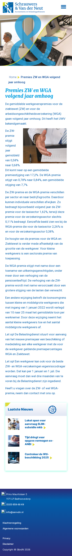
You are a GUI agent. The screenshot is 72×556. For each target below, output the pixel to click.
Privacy (6, 538)
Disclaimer (8, 543)
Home (13, 77)
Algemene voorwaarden (15, 528)
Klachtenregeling (12, 522)
